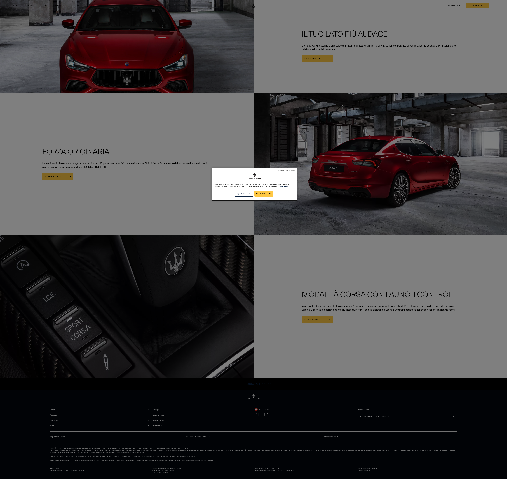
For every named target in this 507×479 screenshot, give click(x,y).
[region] (254, 184)
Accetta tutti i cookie (264, 194)
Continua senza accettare (286, 171)
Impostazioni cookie (244, 194)
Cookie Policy (283, 186)
